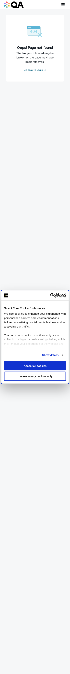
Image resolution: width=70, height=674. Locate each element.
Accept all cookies (35, 365)
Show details (50, 354)
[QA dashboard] (14, 4)
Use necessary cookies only (35, 376)
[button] (63, 5)
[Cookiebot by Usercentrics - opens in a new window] (50, 295)
